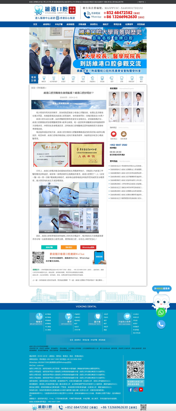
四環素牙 (136, 327)
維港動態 (70, 24)
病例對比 (94, 24)
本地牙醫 (59, 24)
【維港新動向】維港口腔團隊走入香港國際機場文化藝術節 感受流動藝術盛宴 (138, 169)
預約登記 (68, 247)
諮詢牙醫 (49, 247)
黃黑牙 (135, 323)
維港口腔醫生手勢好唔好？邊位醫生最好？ (91, 280)
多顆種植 (48, 323)
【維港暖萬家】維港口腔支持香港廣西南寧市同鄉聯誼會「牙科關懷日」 (136, 173)
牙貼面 (135, 320)
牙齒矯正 (77, 314)
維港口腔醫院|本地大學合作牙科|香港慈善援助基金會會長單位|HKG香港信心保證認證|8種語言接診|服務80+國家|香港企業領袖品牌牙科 (76, 2)
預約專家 (123, 139)
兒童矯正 (77, 317)
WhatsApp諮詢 (88, 247)
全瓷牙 (106, 314)
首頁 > (34, 88)
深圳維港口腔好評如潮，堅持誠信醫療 (53, 280)
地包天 (76, 327)
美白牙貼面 (136, 333)
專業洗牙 (136, 317)
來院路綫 (141, 24)
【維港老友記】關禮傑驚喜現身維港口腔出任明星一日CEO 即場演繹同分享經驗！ (140, 198)
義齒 (105, 330)
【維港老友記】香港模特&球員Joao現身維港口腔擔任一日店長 (133, 166)
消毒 (40, 132)
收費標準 (129, 24)
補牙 (105, 320)
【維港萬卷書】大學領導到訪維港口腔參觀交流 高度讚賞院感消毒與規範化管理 (139, 184)
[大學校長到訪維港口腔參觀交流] (88, 50)
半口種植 (48, 327)
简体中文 (141, 2)
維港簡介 (47, 24)
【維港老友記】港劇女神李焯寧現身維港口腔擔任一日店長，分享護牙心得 (137, 187)
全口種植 (48, 330)
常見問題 (136, 330)
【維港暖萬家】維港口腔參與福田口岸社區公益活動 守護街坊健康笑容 (136, 180)
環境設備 (117, 24)
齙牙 (75, 323)
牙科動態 (41, 88)
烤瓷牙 (106, 327)
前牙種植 (48, 314)
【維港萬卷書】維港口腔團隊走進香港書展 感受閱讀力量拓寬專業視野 (136, 191)
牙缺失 (106, 317)
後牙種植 (48, 317)
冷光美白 (136, 314)
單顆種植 (48, 320)
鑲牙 (105, 323)
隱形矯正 (77, 320)
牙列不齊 (77, 330)
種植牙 (106, 24)
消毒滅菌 (82, 24)
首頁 (35, 24)
